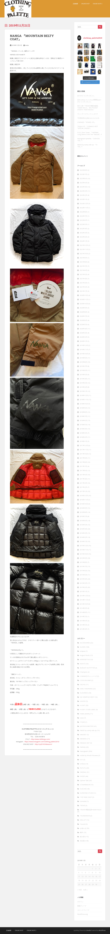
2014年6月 (83, 621)
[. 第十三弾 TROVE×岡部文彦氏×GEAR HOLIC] (99, 46)
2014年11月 (84, 600)
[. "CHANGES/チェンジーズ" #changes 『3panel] (93, 46)
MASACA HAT (85, 743)
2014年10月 (84, 604)
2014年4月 (83, 629)
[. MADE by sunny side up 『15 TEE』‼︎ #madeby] (86, 65)
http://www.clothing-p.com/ (40, 739)
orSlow (82, 764)
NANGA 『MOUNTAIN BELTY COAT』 (32, 37)
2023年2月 (83, 195)
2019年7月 (83, 366)
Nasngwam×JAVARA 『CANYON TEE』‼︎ (88, 140)
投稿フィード (81, 906)
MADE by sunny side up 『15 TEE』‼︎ (87, 146)
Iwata (27, 45)
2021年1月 (83, 291)
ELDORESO (84, 693)
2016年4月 (83, 529)
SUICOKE (83, 789)
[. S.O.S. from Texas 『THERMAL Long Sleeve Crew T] (99, 59)
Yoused (82, 824)
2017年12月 (84, 445)
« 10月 (79, 890)
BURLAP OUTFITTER (87, 668)
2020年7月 (83, 316)
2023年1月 (83, 199)
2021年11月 (84, 249)
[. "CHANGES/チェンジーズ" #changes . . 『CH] (99, 71)
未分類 (82, 841)
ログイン (80, 902)
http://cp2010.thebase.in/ (43, 744)
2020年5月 (83, 324)
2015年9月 (83, 558)
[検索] (100, 27)
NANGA (83, 747)
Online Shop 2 (97, 4)
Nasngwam (84, 751)
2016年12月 (84, 495)
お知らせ (83, 828)
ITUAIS (82, 722)
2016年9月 (83, 508)
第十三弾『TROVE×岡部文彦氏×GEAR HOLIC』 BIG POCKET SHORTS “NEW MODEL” (87, 108)
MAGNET (83, 735)
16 (96, 876)
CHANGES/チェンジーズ (88, 676)
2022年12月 (84, 203)
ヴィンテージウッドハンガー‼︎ (87, 114)
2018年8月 (83, 412)
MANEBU (83, 739)
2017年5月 (83, 475)
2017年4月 (83, 479)
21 (89, 880)
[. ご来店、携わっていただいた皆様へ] (99, 65)
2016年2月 (83, 537)
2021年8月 (83, 262)
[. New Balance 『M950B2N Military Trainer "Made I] (86, 71)
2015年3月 (83, 583)
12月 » (85, 890)
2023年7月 (83, 174)
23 (96, 880)
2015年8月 (83, 562)
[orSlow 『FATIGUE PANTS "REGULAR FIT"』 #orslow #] (80, 65)
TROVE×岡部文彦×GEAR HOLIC (91, 810)
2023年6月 (83, 178)
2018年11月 (84, 400)
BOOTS (82, 664)
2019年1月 (83, 391)
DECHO (82, 684)
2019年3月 (83, 383)
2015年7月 (83, 566)
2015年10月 (84, 554)
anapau (82, 651)
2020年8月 (83, 312)
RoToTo (83, 768)
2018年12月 (84, 395)
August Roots (85, 655)
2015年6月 (83, 571)
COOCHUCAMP (85, 680)
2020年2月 (83, 337)
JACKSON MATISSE (86, 726)
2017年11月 (84, 450)
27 (86, 884)
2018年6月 (83, 420)
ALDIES (82, 647)
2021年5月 (83, 274)
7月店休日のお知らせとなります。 (89, 118)
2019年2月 (83, 387)
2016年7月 (83, 516)
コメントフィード (83, 910)
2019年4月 (83, 379)
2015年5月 (83, 575)
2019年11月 (84, 349)
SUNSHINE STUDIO (87, 793)
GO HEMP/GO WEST (87, 697)
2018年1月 (83, 441)
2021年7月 (83, 266)
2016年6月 (83, 521)
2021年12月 (84, 245)
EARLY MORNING (86, 689)
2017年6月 (83, 470)
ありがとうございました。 (86, 96)
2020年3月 (83, 333)
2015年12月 (84, 546)
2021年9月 (83, 258)
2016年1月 (83, 541)
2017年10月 (84, 454)
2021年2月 (83, 287)
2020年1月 (83, 341)
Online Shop (85, 4)
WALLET (83, 820)
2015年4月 (83, 579)
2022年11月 (84, 208)
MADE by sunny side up (88, 730)
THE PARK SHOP (86, 797)
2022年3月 (83, 233)
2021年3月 (83, 283)
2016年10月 (84, 504)
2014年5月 (83, 625)
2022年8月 (83, 212)
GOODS (83, 701)
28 (89, 884)
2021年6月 (83, 270)
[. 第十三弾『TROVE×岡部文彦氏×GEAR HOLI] (80, 52)
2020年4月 (83, 329)
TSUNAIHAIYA (85, 816)
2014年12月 (84, 596)
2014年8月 (83, 612)
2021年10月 (84, 254)
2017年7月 (83, 466)
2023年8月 (83, 170)
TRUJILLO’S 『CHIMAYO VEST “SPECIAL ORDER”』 (87, 127)
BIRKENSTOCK (85, 659)
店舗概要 (75, 4)
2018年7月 (83, 416)
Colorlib (88, 930)
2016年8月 (83, 512)
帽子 (81, 832)
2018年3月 (83, 433)
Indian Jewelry (85, 714)
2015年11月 (84, 550)
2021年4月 (83, 279)
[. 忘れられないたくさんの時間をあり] (80, 46)
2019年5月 (83, 375)
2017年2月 (83, 487)
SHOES (82, 776)
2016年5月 (83, 525)
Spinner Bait (84, 780)
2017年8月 (83, 462)
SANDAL (83, 772)
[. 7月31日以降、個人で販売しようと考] (86, 52)
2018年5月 (83, 425)
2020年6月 (83, 320)
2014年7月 (83, 616)
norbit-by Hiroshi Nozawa (89, 755)
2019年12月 (84, 345)
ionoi (82, 718)
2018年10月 (84, 404)
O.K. (81, 760)
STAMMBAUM (85, 785)
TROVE (82, 805)
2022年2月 (83, 237)
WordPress (102, 930)
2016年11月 (84, 500)
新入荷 (82, 837)
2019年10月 (84, 354)
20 (86, 880)
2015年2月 (83, 587)
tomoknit (83, 801)
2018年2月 (83, 437)
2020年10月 (84, 304)
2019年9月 (83, 358)
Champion (83, 672)
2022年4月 (83, 229)
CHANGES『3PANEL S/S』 (86, 122)
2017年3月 (83, 483)
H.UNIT (82, 705)
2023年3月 (83, 191)
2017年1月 (83, 491)
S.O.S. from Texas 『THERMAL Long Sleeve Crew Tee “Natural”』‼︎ (89, 133)
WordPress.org (82, 914)
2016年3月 (83, 533)
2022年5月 (83, 224)
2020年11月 (84, 299)
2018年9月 (83, 408)
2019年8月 (83, 362)
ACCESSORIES (85, 643)
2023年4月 (83, 187)
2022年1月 (83, 241)
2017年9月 (83, 458)
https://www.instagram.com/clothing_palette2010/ (42, 742)
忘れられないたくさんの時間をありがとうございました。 (89, 101)
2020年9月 (83, 308)
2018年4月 (83, 429)
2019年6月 (83, 370)
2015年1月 (83, 591)
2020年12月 (84, 295)
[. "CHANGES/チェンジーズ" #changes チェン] (93, 52)
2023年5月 (83, 183)
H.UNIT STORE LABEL (87, 710)
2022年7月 (83, 216)
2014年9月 (83, 608)
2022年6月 (83, 220)
